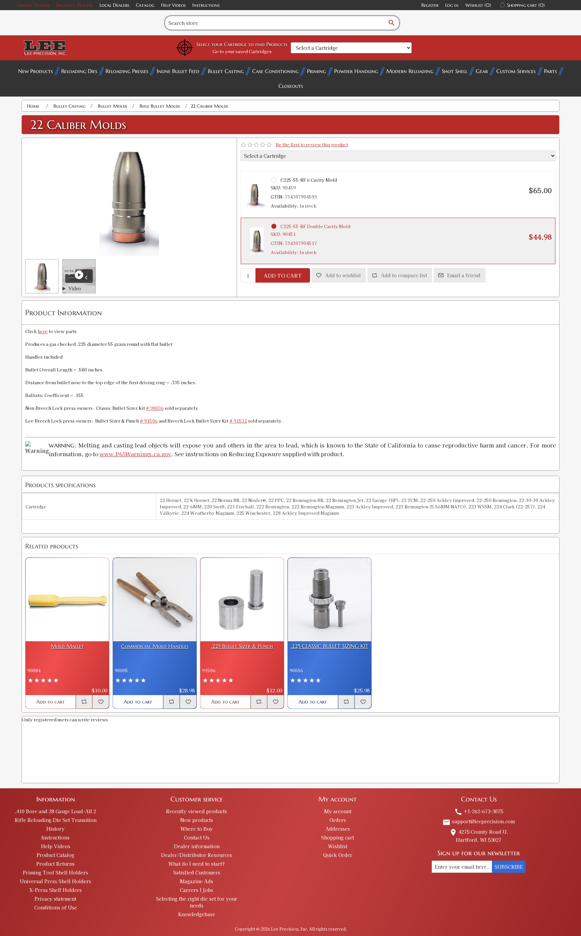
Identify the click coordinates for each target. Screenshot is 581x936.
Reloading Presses (127, 71)
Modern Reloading (409, 71)
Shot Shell (454, 71)
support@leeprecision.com (478, 821)
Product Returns (55, 863)
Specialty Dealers (74, 5)
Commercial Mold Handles (155, 646)
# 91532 (238, 421)
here (43, 331)
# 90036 (155, 408)
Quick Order (337, 855)
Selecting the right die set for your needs (196, 902)
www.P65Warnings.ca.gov (135, 454)
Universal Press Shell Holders (55, 881)
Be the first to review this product (312, 144)
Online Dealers (33, 5)
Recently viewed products (196, 811)
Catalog (145, 5)
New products (196, 820)
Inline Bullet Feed (178, 71)
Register (429, 5)
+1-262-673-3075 (478, 811)
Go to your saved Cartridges (242, 51)
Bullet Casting (226, 71)
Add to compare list (404, 275)
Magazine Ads (196, 881)
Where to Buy (197, 828)
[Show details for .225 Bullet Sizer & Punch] (242, 599)
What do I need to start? (196, 863)
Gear (482, 71)
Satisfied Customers (196, 872)
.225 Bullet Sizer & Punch (242, 646)
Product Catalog (55, 855)
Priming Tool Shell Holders (55, 872)
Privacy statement (55, 898)
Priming (316, 71)
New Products (35, 71)
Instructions (206, 5)
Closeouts (290, 85)
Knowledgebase (196, 914)
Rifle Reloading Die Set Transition (55, 820)
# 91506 (149, 421)
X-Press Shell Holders (55, 890)
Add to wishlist (343, 275)
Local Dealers (114, 5)
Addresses (337, 828)
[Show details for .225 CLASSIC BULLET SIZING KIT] (329, 599)
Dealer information (197, 846)
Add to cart (283, 275)
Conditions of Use (55, 907)
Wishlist (337, 846)
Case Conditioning (275, 71)
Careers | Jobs (196, 890)
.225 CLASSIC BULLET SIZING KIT (330, 646)
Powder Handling (356, 71)
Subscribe (509, 866)
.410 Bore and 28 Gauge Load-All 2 (55, 811)
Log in (452, 5)
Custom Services (516, 71)
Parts (550, 71)
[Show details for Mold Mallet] (67, 599)
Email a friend (463, 275)
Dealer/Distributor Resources (196, 855)
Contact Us (196, 837)
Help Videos (173, 5)
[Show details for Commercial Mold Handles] (154, 599)
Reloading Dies (79, 71)
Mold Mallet (67, 646)
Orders (338, 820)
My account (337, 811)
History (55, 828)
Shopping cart (337, 837)
